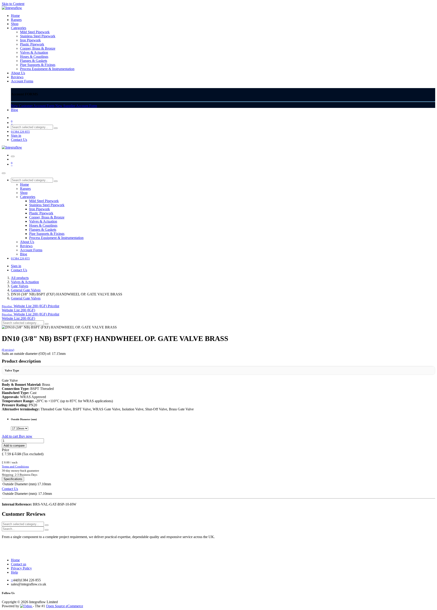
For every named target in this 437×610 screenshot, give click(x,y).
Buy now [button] (25, 436)
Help (14, 572)
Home (15, 560)
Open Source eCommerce (64, 606)
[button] (30, 306)
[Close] (3, 173)
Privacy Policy (21, 568)
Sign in (16, 135)
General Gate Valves (26, 290)
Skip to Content (13, 4)
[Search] (56, 128)
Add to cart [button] (10, 436)
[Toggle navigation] (13, 156)
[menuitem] (15, 16)
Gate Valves (19, 286)
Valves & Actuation (25, 282)
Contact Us (19, 140)
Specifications (13, 479)
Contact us (18, 564)
